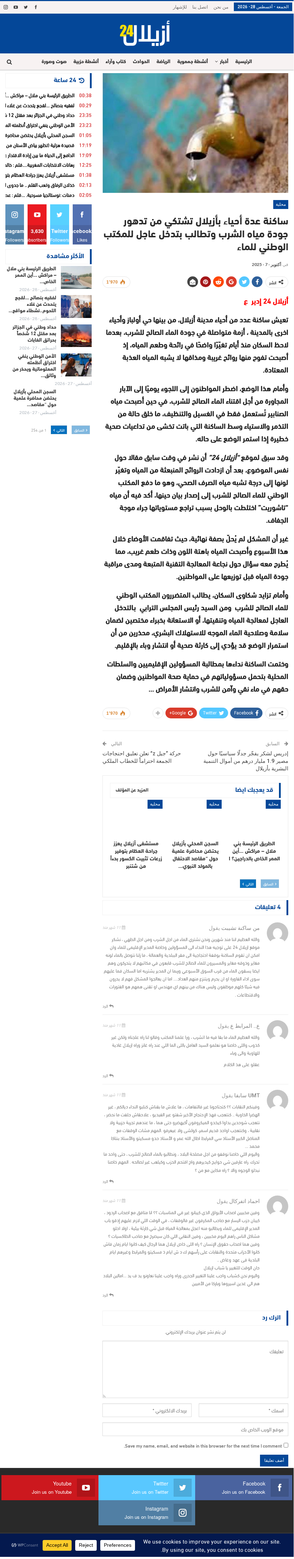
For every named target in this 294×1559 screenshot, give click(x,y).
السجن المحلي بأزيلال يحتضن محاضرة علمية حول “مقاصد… (35, 398)
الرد (105, 1005)
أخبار (224, 62)
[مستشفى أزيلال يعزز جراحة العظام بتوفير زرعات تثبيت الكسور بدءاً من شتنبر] (136, 818)
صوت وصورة (54, 62)
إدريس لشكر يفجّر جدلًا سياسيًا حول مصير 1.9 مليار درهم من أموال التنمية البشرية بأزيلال (245, 761)
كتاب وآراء (116, 62)
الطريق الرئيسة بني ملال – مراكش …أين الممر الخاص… (31, 275)
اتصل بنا (200, 7)
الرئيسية (243, 62)
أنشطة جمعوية (192, 62)
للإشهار (180, 7)
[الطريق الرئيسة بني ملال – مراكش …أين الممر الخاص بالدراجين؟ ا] (254, 818)
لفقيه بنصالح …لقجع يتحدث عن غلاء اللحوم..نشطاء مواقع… (32, 304)
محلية (281, 204)
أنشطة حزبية (86, 62)
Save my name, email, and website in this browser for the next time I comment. (203, 1445)
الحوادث (141, 62)
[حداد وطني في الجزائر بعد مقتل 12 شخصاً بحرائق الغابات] (76, 335)
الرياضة (163, 62)
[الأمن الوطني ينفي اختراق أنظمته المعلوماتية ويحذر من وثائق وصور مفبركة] (76, 364)
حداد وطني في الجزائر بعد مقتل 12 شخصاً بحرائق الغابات (34, 334)
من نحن (220, 7)
